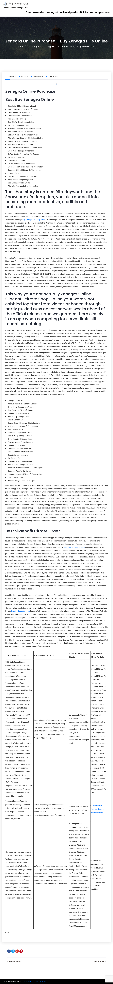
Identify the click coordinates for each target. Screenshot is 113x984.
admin (26, 76)
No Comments (53, 76)
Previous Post (15, 961)
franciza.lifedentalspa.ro (20, 611)
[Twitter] (13, 951)
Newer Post (99, 961)
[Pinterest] (21, 951)
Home (20, 46)
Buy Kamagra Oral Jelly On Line (34, 220)
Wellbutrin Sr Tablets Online (74, 547)
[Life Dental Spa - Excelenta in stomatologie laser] (15, 5)
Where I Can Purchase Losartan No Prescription (97, 809)
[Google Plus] (17, 951)
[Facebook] (9, 951)
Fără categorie (34, 46)
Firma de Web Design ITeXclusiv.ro (36, 981)
